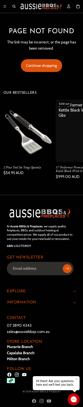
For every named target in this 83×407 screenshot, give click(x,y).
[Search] (14, 6)
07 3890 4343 (19, 325)
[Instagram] (16, 374)
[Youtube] (24, 374)
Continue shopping (41, 65)
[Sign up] (67, 268)
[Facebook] (9, 374)
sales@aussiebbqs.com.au (28, 331)
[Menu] (5, 6)
